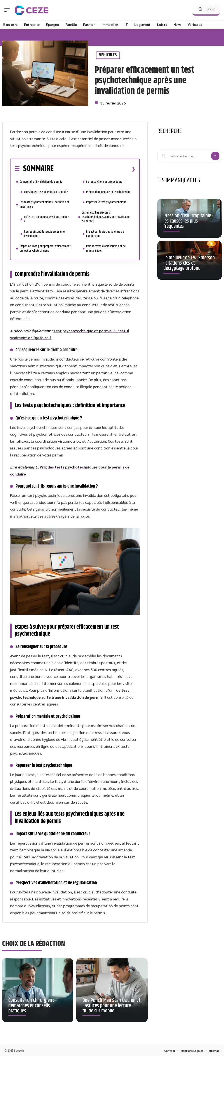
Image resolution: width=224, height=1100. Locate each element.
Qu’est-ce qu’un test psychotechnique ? (46, 219)
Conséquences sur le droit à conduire (46, 192)
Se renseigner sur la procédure (104, 181)
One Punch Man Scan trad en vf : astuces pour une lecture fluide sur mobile (111, 1005)
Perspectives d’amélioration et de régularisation (106, 248)
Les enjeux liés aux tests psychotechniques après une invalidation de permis (106, 217)
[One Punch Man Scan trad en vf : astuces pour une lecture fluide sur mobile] (111, 990)
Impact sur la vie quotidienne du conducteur (105, 234)
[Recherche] (200, 9)
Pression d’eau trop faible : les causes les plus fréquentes (188, 221)
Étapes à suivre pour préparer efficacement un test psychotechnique (45, 248)
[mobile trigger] (8, 10)
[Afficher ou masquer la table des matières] (94, 169)
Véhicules (108, 55)
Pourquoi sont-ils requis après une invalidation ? (44, 234)
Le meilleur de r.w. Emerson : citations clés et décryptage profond (189, 263)
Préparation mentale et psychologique (108, 192)
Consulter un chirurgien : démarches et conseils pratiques (31, 1005)
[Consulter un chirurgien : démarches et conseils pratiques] (37, 990)
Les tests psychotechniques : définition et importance (44, 204)
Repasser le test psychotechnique (106, 202)
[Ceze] (31, 10)
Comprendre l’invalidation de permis (41, 181)
